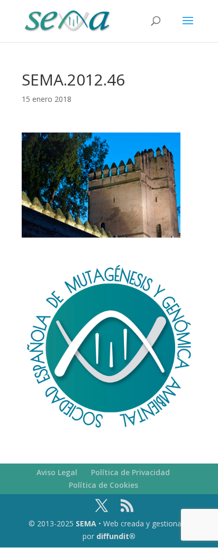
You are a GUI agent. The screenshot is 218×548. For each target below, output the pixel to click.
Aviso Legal (57, 472)
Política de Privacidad (130, 472)
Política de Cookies (103, 485)
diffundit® (115, 536)
